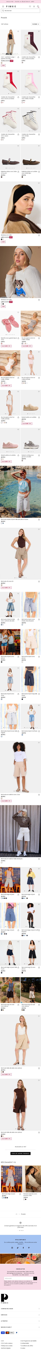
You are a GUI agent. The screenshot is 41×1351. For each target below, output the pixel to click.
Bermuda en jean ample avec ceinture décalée (8, 620)
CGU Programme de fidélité (28, 1341)
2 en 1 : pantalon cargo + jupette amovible (8, 57)
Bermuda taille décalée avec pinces (11, 1068)
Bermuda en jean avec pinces (7, 657)
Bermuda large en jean (7, 894)
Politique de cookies (6, 1345)
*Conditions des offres (26, 1345)
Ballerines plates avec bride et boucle (9, 172)
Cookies (22, 1348)
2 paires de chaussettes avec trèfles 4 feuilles (28, 97)
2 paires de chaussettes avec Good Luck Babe (8, 97)
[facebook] (23, 1248)
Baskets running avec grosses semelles (28, 456)
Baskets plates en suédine (29, 417)
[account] (34, 6)
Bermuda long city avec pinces (28, 968)
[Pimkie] (11, 6)
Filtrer (34, 24)
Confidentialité (24, 1343)
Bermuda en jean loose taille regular (9, 731)
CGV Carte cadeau (6, 1343)
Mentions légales (6, 1348)
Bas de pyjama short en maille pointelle (28, 378)
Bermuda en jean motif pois (29, 731)
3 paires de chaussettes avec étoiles (28, 135)
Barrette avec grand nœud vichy (9, 338)
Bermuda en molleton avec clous (10, 794)
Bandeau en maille (6, 235)
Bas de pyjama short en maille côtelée (28, 338)
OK (35, 1278)
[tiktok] (18, 1248)
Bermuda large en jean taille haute (9, 968)
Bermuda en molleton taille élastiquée (11, 858)
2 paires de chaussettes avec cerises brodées (28, 57)
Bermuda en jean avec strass (7, 694)
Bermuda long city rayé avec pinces (7, 1005)
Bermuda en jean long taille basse (29, 694)
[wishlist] (30, 6)
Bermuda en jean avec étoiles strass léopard (28, 620)
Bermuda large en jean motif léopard (30, 930)
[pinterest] (29, 1248)
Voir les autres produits (20, 1153)
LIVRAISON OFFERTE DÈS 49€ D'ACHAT (20, 1)
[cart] (18, 57)
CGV (2, 1341)
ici (9, 1285)
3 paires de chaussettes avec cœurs (8, 135)
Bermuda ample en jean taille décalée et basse (14, 519)
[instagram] (12, 1248)
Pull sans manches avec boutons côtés (30, 1194)
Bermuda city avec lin (7, 581)
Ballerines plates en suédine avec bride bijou (29, 172)
